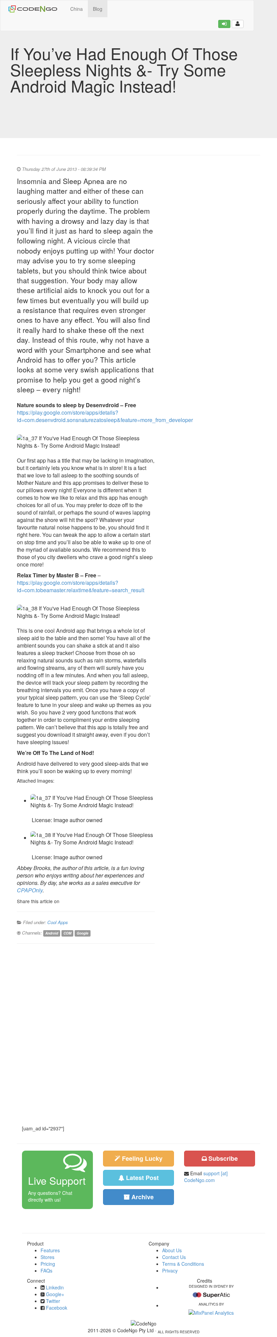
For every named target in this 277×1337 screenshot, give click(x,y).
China (76, 8)
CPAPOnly (30, 890)
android (51, 933)
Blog (97, 8)
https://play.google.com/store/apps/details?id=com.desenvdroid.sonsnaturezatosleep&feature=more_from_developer (105, 416)
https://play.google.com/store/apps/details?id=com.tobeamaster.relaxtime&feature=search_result (80, 586)
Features (50, 1250)
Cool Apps (57, 922)
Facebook (56, 1307)
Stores (47, 1257)
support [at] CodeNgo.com (206, 1176)
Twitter (53, 1300)
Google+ (55, 1294)
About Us (172, 1250)
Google (83, 933)
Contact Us (174, 1257)
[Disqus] (86, 1034)
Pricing (48, 1263)
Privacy (170, 1270)
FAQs (46, 1270)
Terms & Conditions (183, 1263)
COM (67, 933)
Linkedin (55, 1287)
